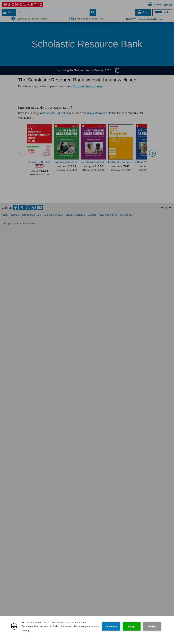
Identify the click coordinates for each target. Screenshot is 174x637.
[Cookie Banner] (87, 626)
